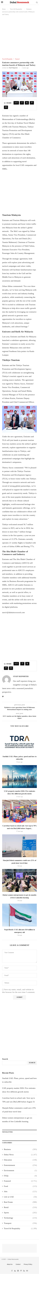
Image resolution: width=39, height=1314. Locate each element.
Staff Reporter (13, 68)
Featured (20, 1181)
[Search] (37, 2)
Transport (20, 1223)
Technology (20, 1218)
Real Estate (20, 1202)
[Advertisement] (19, 38)
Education (20, 1160)
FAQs (20, 1176)
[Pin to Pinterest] (32, 103)
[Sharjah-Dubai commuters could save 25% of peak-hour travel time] (19, 845)
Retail (20, 1207)
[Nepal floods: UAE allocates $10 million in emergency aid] (19, 915)
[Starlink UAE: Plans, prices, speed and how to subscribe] (19, 741)
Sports (20, 1213)
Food (20, 1186)
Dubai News (20, 1155)
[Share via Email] (6, 107)
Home (4, 9)
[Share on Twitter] (27, 103)
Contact (18, 1264)
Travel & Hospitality (16, 9)
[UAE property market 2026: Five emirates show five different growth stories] (19, 776)
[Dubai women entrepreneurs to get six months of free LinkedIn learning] (19, 880)
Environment (20, 1170)
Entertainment (20, 1165)
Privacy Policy (28, 1264)
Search (5, 1059)
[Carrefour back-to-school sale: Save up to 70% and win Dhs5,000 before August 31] (19, 811)
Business (20, 1149)
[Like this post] (17, 103)
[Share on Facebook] (22, 103)
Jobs (20, 1191)
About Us (9, 1264)
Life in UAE (20, 1197)
